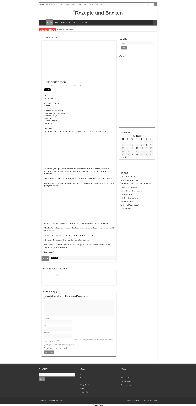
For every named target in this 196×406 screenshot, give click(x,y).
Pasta (73, 4)
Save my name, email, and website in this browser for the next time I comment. (78, 340)
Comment (47, 299)
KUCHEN (50, 38)
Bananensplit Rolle (126, 194)
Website (46, 333)
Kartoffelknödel (126, 208)
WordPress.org (126, 385)
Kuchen (67, 4)
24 (123, 154)
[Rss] (142, 4)
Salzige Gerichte (82, 4)
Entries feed (125, 378)
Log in (123, 374)
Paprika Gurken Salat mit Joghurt (131, 191)
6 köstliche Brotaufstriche (129, 187)
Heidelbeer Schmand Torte (129, 198)
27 (137, 154)
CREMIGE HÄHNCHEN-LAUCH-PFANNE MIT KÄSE (136, 184)
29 (146, 154)
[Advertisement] (79, 151)
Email (46, 326)
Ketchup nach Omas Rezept (129, 180)
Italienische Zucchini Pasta (65, 29)
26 (132, 154)
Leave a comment (85, 86)
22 (146, 151)
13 (137, 148)
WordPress (138, 400)
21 (142, 151)
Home (43, 38)
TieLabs (154, 400)
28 (142, 154)
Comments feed (126, 381)
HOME (60, 4)
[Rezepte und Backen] (98, 12)
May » (127, 157)
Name (46, 319)
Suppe (91, 4)
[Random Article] (155, 22)
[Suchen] (155, 4)
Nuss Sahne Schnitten (127, 201)
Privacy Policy (100, 4)
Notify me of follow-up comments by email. (60, 345)
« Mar (122, 157)
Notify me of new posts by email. (56, 348)
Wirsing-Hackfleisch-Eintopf (129, 205)
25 (128, 154)
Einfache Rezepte (51, 86)
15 (146, 148)
